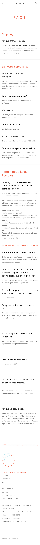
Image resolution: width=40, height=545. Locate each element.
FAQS (3, 482)
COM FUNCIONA (7, 489)
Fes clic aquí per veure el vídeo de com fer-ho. (20, 245)
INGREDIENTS (6, 479)
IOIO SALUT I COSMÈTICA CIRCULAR (14, 472)
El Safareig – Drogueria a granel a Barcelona (18, 505)
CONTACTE (5, 492)
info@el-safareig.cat (13, 518)
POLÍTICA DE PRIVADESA (10, 499)
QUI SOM (5, 476)
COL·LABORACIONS (8, 495)
